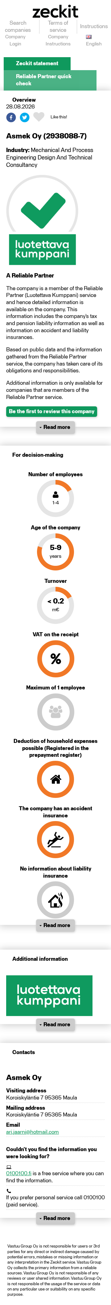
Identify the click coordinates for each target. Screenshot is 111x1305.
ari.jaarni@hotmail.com (32, 1132)
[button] (11, 117)
